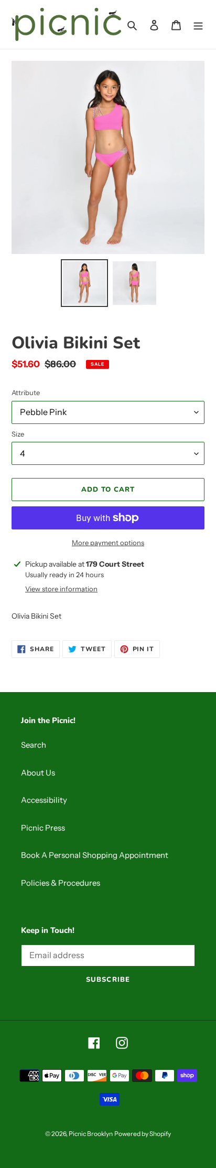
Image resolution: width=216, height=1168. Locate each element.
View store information (61, 589)
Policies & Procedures (60, 883)
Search (33, 745)
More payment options (108, 542)
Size (18, 434)
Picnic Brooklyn (91, 1134)
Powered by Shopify (142, 1134)
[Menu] (198, 24)
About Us (38, 773)
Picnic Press (43, 828)
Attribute (26, 392)
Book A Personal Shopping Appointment (94, 855)
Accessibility (44, 800)
